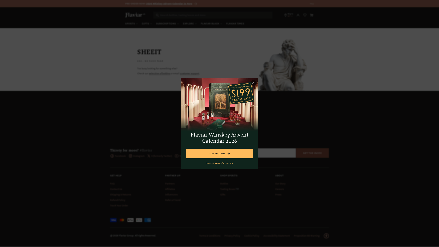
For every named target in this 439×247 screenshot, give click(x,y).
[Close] (253, 83)
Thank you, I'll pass (219, 163)
